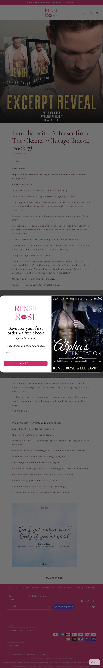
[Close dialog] (100, 298)
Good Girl (25, 363)
